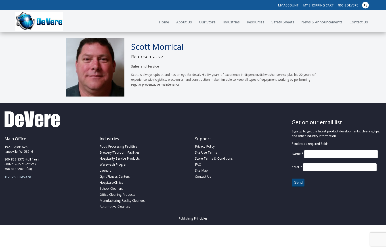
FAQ (198, 164)
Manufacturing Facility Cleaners (122, 200)
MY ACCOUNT (288, 5)
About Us (184, 22)
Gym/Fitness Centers (115, 176)
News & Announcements (321, 22)
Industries (231, 22)
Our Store (207, 22)
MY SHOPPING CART (318, 5)
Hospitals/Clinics (111, 182)
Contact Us (359, 22)
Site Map (201, 170)
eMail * (297, 167)
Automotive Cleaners (115, 206)
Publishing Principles (193, 218)
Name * (298, 154)
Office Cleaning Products (117, 194)
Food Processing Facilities (118, 146)
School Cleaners (111, 188)
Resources (255, 22)
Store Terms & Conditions (214, 158)
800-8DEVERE (348, 5)
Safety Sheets (282, 22)
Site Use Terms (206, 152)
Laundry (105, 170)
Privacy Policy (205, 146)
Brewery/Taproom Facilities (120, 152)
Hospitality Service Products (120, 158)
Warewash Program (114, 164)
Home (164, 22)
